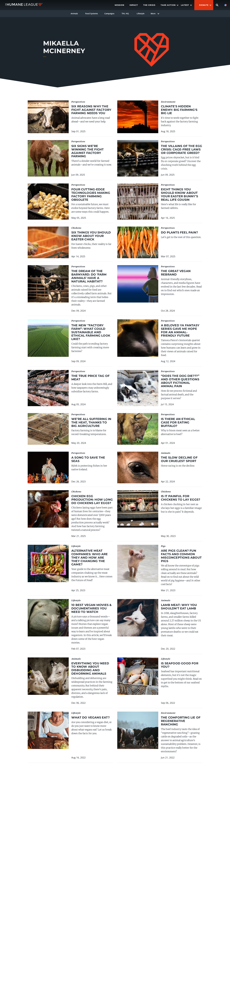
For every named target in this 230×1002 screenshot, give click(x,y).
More (153, 13)
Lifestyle (140, 13)
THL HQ (125, 13)
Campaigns (109, 13)
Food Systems (91, 13)
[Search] (217, 5)
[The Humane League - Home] (23, 5)
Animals (74, 13)
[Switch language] (225, 5)
